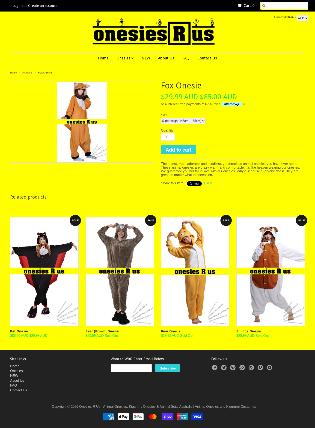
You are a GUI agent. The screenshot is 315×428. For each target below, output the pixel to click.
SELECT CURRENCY (285, 17)
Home (103, 58)
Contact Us (207, 58)
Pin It (208, 183)
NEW (146, 58)
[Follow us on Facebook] (215, 369)
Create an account (43, 5)
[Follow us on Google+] (242, 369)
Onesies (123, 58)
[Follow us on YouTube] (270, 369)
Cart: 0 (249, 5)
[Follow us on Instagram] (252, 369)
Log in (17, 5)
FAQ (186, 58)
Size (164, 115)
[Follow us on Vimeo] (261, 369)
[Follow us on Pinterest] (233, 369)
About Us (166, 58)
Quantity (167, 130)
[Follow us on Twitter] (224, 369)
